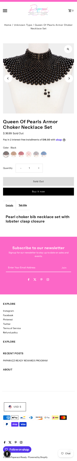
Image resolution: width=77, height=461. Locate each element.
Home (7, 25)
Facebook (8, 315)
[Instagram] (48, 280)
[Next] (69, 78)
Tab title (23, 205)
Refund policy (10, 332)
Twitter (7, 324)
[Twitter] (34, 280)
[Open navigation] (10, 10)
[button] (7, 453)
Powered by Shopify (37, 457)
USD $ (17, 406)
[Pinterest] (41, 280)
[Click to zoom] (68, 49)
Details (9, 205)
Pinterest (8, 319)
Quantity (8, 168)
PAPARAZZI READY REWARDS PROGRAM (25, 360)
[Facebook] (28, 280)
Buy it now (38, 191)
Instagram (8, 311)
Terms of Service (12, 328)
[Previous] (8, 78)
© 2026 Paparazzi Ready (15, 457)
